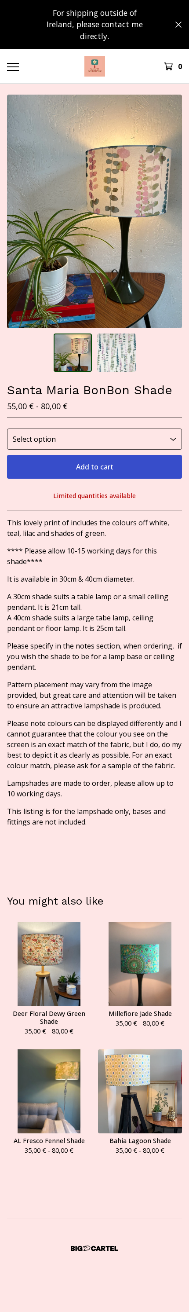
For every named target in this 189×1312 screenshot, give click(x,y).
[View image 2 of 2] (116, 352)
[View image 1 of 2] (73, 352)
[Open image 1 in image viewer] (94, 211)
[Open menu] (13, 66)
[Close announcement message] (178, 25)
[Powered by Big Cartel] (94, 1248)
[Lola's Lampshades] (94, 66)
